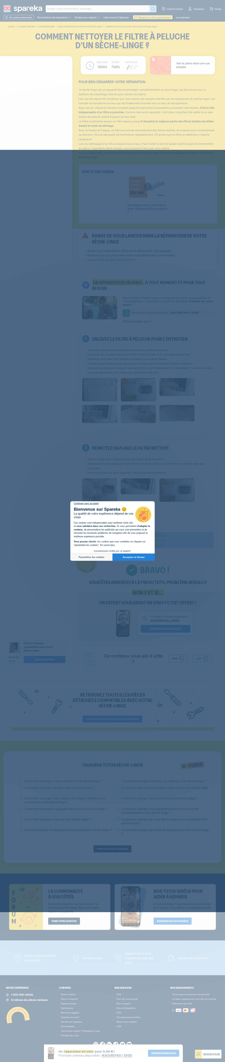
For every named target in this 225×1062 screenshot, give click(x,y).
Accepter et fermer (134, 557)
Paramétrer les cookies (91, 557)
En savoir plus (107, 545)
